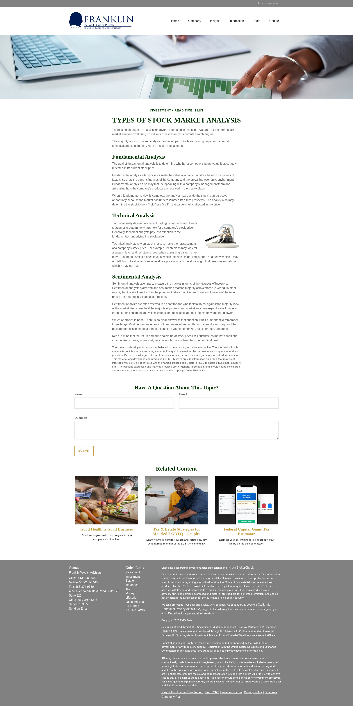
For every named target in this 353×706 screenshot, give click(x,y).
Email (183, 394)
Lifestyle (131, 597)
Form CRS (212, 692)
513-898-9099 (270, 3)
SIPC (174, 631)
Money (130, 593)
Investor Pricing (232, 692)
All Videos (132, 605)
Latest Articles (135, 601)
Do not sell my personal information (191, 613)
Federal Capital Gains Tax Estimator (246, 531)
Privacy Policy (253, 692)
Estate (130, 580)
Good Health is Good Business (106, 529)
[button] (195, 21)
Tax (128, 589)
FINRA (165, 631)
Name (78, 394)
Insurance (132, 584)
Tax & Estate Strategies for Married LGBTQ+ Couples (176, 531)
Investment (133, 576)
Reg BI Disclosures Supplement (182, 692)
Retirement (133, 572)
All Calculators (135, 610)
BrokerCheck (245, 567)
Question (80, 417)
